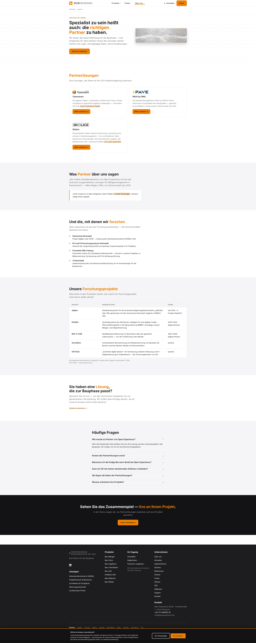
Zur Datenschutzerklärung (109, 639)
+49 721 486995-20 (162, 612)
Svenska (126, 627)
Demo (181, 3)
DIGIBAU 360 (110, 575)
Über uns (139, 3)
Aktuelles (158, 560)
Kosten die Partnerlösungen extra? (108, 455)
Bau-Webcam (110, 578)
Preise (127, 3)
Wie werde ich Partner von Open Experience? (113, 439)
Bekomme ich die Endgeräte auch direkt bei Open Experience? (121, 462)
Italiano (94, 627)
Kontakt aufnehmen (77, 408)
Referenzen (159, 571)
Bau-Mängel (109, 557)
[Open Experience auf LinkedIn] (70, 565)
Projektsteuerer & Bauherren (80, 580)
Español (101, 627)
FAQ (156, 586)
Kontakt (157, 596)
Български (134, 627)
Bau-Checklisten (111, 567)
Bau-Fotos (109, 560)
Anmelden (131, 557)
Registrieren (132, 560)
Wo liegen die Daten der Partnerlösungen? (112, 475)
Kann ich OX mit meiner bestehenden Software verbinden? (120, 469)
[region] (128, 330)
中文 (142, 627)
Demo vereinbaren (79, 51)
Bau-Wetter (109, 582)
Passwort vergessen (135, 564)
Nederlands (110, 627)
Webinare (158, 589)
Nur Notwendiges (161, 636)
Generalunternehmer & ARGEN (81, 576)
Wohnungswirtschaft (77, 587)
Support (157, 593)
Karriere (157, 567)
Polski (119, 627)
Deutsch (72, 627)
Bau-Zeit (108, 571)
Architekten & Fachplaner (79, 583)
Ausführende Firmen (77, 591)
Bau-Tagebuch (110, 564)
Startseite (72, 9)
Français (87, 627)
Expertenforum (160, 564)
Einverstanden (178, 636)
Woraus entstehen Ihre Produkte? (108, 482)
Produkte (115, 3)
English (79, 627)
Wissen (157, 582)
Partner (157, 575)
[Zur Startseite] (89, 3)
